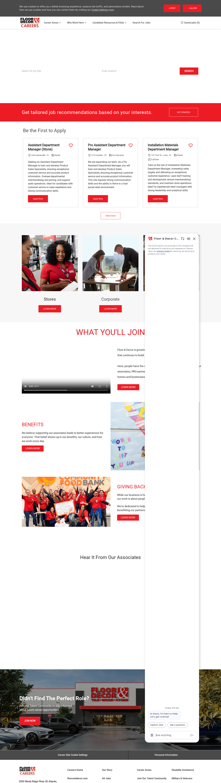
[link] (128, 387)
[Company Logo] (30, 23)
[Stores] (50, 273)
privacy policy (163, 251)
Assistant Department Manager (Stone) (44, 147)
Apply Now (38, 199)
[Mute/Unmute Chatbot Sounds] (188, 238)
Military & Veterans (182, 778)
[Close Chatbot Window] (194, 239)
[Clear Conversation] (183, 239)
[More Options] (152, 735)
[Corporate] (110, 273)
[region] (172, 486)
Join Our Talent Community (151, 778)
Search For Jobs (141, 22)
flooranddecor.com (77, 778)
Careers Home (75, 770)
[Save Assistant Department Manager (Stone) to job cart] (70, 145)
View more (110, 216)
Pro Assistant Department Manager (106, 147)
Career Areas (144, 770)
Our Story (107, 770)
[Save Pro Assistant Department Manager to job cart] (130, 145)
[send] (192, 735)
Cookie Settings (99, 9)
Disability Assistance (183, 770)
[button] (189, 71)
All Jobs (106, 778)
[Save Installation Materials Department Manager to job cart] (190, 145)
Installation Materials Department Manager (163, 147)
